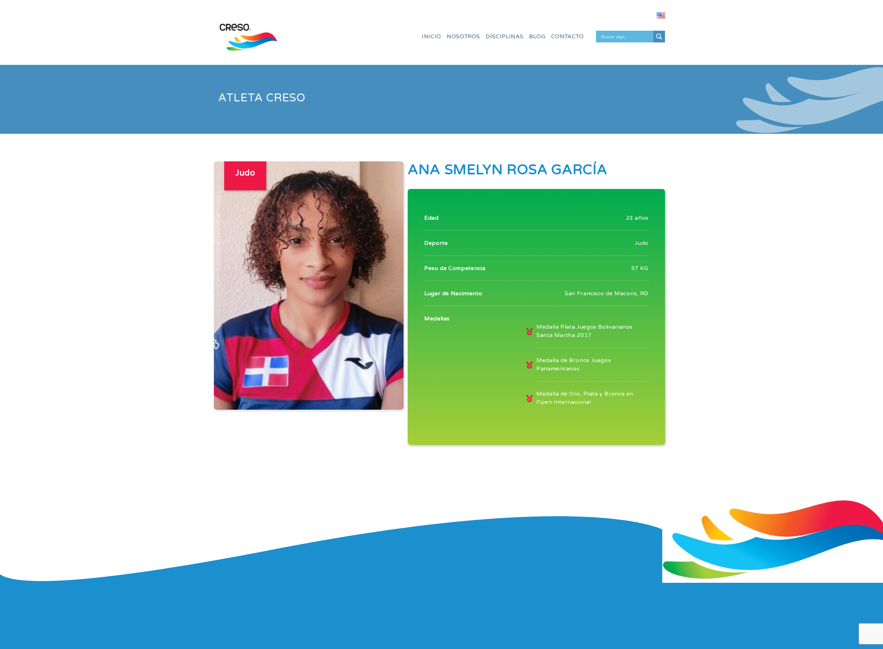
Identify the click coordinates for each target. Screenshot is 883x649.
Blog (537, 36)
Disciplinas (505, 36)
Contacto (567, 36)
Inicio (431, 36)
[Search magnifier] (659, 36)
